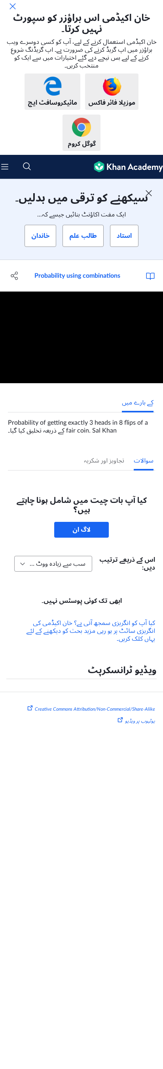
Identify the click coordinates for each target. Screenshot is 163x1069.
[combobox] (53, 564)
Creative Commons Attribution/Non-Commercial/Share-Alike (95, 709)
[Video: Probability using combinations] (81, 337)
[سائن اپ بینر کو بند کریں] (149, 193)
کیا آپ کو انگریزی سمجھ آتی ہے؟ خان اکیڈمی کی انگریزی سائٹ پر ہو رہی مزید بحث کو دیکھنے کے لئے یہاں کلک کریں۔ (91, 631)
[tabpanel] (81, 423)
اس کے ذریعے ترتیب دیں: (127, 564)
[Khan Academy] (125, 167)
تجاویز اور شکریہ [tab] (104, 460)
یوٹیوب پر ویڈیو (140, 721)
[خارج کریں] (12, 6)
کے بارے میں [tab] (138, 402)
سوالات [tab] (144, 460)
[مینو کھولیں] (4, 166)
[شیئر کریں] (15, 276)
